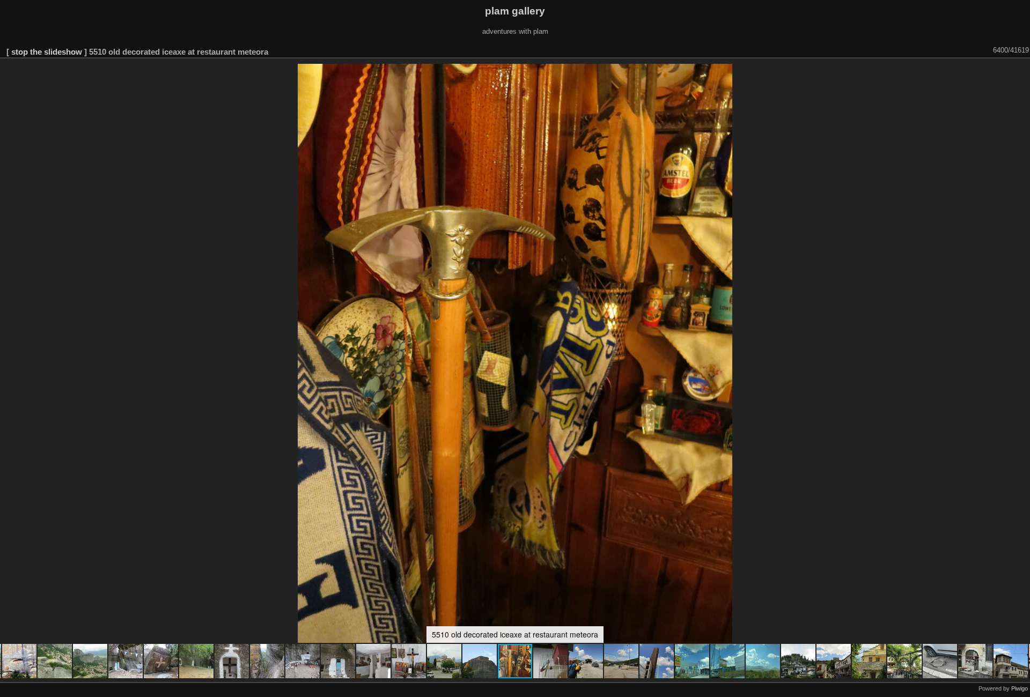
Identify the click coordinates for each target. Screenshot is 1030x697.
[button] (20, 661)
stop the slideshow (46, 51)
